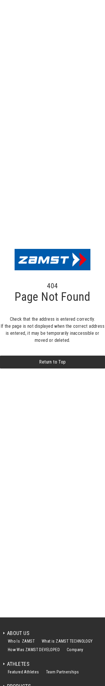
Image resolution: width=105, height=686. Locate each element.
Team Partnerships (62, 672)
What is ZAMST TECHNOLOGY (67, 641)
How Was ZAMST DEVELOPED (34, 649)
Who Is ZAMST (21, 641)
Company (75, 649)
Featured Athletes (23, 672)
